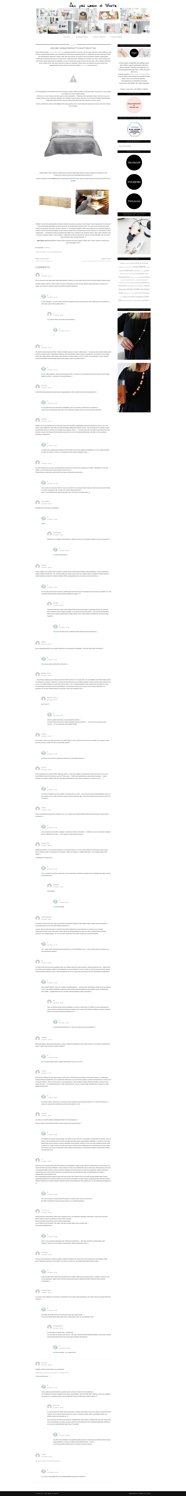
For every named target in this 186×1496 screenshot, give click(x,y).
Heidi (43, 642)
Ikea (49, 247)
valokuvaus (132, 273)
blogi (133, 263)
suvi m (44, 1363)
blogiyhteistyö (124, 277)
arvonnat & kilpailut (142, 293)
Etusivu (67, 37)
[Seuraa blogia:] (134, 170)
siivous (148, 267)
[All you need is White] (93, 17)
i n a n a (45, 1210)
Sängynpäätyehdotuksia (56, 52)
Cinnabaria (46, 917)
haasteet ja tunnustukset (126, 283)
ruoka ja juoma (128, 297)
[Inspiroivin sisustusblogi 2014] (134, 136)
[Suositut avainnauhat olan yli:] (134, 359)
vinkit (146, 274)
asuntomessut (122, 267)
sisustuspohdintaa (54, 252)
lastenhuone (129, 267)
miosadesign (138, 286)
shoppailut (140, 297)
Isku (45, 247)
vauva (142, 277)
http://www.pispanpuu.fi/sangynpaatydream (47, 1461)
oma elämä (139, 266)
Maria (44, 565)
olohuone (122, 286)
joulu (121, 293)
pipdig (148, 1493)
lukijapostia (127, 263)
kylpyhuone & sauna (129, 293)
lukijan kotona (134, 277)
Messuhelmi (84, 65)
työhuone (142, 270)
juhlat (145, 300)
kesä (121, 271)
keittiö (122, 263)
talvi (138, 277)
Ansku (44, 1037)
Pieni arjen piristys (43, 260)
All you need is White (50, 1493)
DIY (149, 300)
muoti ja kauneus (142, 280)
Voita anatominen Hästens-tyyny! (96, 260)
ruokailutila (140, 273)
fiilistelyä (122, 289)
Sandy (44, 419)
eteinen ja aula (124, 274)
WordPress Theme (136, 1493)
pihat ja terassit (141, 263)
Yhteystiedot (116, 37)
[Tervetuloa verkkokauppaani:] (134, 57)
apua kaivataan (127, 300)
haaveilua (130, 286)
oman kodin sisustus (138, 289)
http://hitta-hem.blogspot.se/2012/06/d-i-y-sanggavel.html (52, 1373)
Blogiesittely (82, 37)
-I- (42, 274)
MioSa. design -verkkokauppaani (140, 74)
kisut (147, 277)
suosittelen (123, 280)
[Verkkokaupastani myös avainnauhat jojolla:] (134, 254)
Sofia (43, 767)
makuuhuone (41, 252)
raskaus (137, 271)
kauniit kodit (130, 280)
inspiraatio (128, 270)
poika (146, 270)
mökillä (120, 297)
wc (135, 280)
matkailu (146, 286)
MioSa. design (99, 37)
